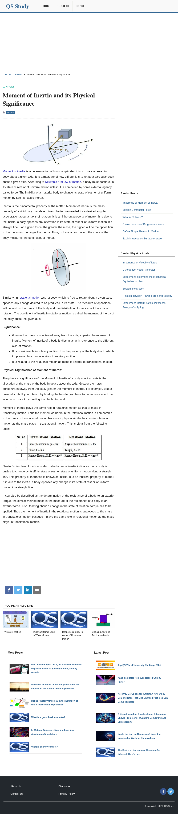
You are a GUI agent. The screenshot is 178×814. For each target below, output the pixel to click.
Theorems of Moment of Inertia (140, 202)
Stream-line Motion (133, 288)
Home (47, 6)
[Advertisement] (89, 42)
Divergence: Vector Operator (139, 269)
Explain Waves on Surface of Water (143, 238)
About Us (15, 786)
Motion (10, 112)
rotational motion (29, 297)
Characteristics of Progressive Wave (143, 224)
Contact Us (16, 793)
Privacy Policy (66, 793)
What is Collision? (133, 217)
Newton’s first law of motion (63, 182)
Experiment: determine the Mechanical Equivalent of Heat (144, 279)
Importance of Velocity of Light (140, 262)
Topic (79, 6)
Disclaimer (64, 786)
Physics (10, 86)
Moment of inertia (14, 171)
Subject (63, 6)
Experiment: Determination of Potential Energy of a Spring (144, 305)
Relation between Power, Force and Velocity (147, 295)
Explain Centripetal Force (137, 209)
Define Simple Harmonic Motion (141, 231)
